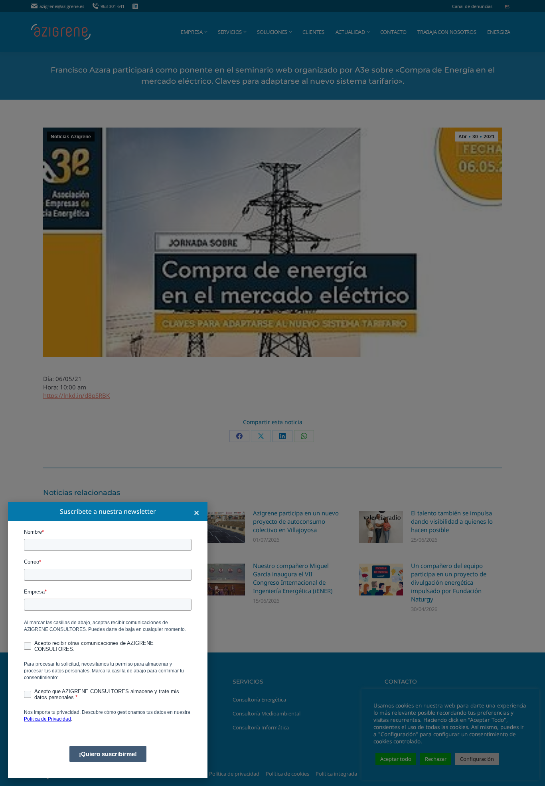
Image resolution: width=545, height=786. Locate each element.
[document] (272, 393)
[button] (196, 513)
